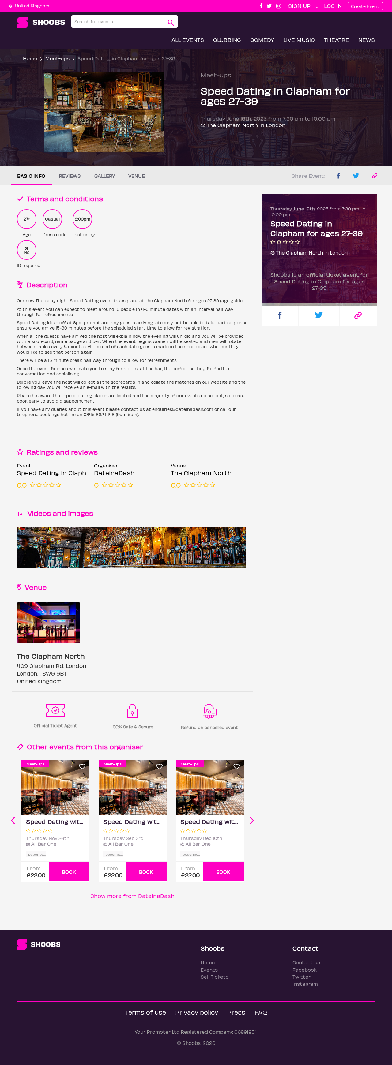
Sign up (299, 5)
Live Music (299, 39)
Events (209, 970)
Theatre (336, 39)
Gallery (104, 176)
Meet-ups (57, 58)
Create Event (365, 6)
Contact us (306, 962)
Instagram (305, 984)
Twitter (301, 977)
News (366, 39)
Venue (136, 176)
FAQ (260, 1012)
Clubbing (227, 39)
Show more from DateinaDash (132, 895)
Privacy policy (196, 1012)
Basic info (31, 176)
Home (30, 58)
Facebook (304, 970)
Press (236, 1012)
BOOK (69, 872)
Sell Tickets (214, 977)
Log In (333, 5)
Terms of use (145, 1012)
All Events (188, 39)
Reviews (70, 176)
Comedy (262, 39)
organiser (126, 746)
